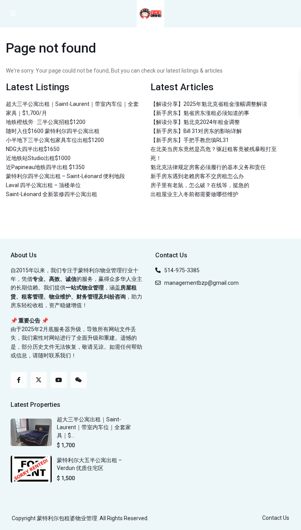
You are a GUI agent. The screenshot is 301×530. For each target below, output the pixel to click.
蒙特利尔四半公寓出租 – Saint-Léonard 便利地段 (65, 176)
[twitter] (39, 380)
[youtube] (59, 380)
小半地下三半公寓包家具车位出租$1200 (55, 140)
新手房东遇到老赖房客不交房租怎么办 (197, 176)
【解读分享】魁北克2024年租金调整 (195, 122)
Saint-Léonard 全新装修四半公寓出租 (51, 194)
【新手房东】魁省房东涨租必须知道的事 (199, 113)
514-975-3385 (181, 270)
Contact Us (275, 518)
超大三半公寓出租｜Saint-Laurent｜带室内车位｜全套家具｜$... (94, 427)
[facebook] (19, 380)
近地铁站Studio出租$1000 (38, 158)
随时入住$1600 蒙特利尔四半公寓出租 (53, 131)
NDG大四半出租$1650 (33, 149)
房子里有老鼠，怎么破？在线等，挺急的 (199, 185)
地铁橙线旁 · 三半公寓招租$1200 (45, 122)
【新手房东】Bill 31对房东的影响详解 (196, 131)
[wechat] (79, 380)
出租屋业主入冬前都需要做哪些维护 (194, 194)
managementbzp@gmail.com (201, 283)
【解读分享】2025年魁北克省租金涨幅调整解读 (208, 104)
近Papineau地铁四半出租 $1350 (45, 167)
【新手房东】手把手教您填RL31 (189, 140)
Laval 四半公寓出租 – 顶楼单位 (43, 185)
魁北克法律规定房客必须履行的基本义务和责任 (208, 167)
